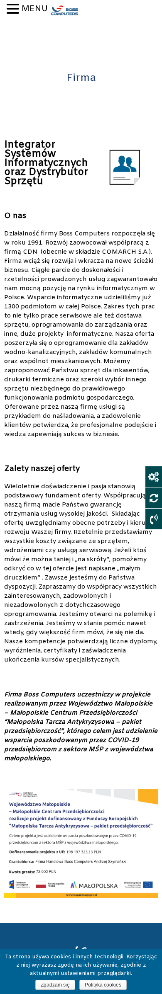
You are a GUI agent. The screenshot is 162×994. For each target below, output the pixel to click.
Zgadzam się (55, 985)
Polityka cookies (103, 985)
